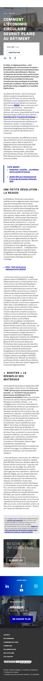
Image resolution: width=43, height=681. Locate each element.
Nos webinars (9, 638)
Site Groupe (8, 657)
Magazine (12, 13)
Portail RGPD (35, 674)
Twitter (10, 58)
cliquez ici (34, 526)
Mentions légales (15, 670)
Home (5, 13)
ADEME (16, 105)
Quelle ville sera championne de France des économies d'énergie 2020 (22, 179)
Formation (8, 646)
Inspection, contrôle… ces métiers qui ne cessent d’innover (24, 170)
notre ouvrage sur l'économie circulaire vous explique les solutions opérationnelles (21, 531)
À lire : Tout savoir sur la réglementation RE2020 (16, 268)
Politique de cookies (11, 672)
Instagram (35, 586)
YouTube (21, 590)
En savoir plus (21, 619)
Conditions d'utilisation (30, 670)
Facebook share (15, 58)
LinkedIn (5, 58)
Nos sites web (9, 653)
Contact (7, 635)
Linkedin (7, 586)
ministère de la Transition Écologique (19, 117)
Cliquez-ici (16, 561)
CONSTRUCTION (14, 52)
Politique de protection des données (17, 674)
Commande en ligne (11, 642)
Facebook (21, 586)
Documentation (10, 649)
